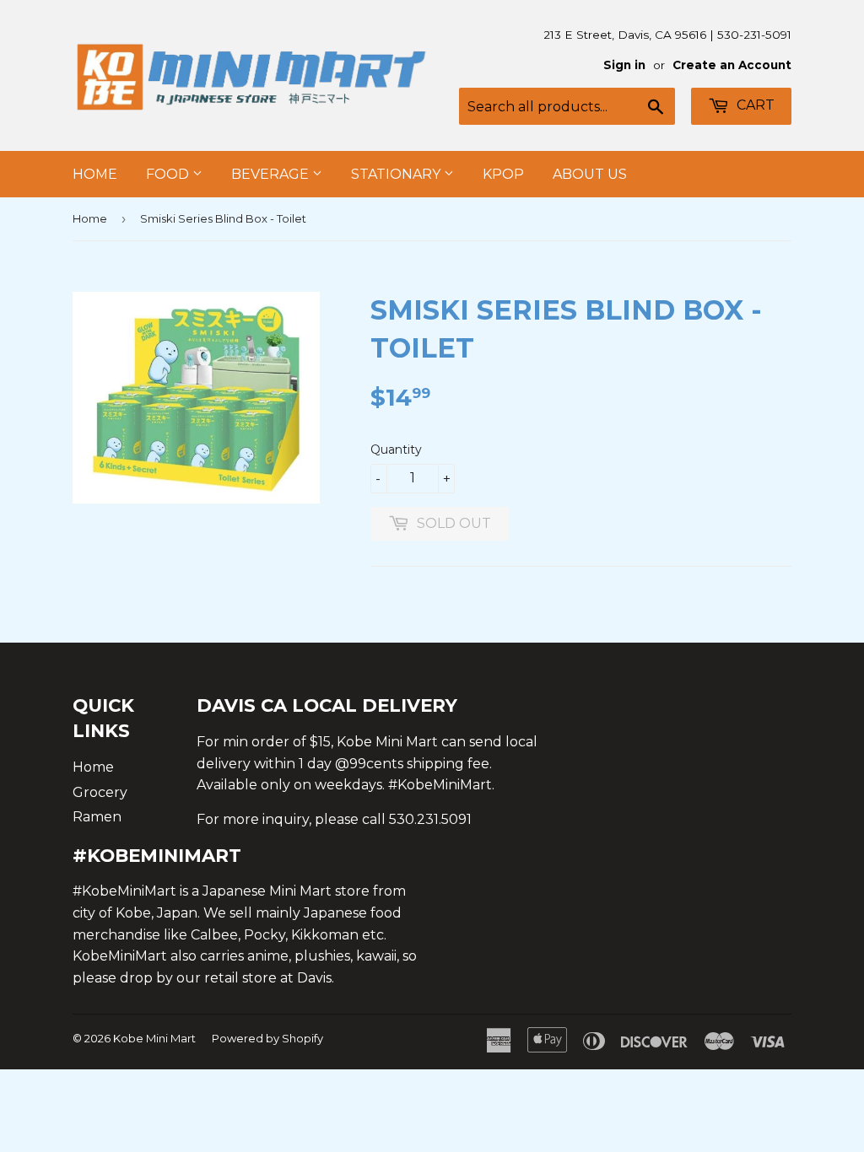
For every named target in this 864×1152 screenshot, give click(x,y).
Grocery (100, 792)
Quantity (396, 449)
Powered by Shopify (267, 1038)
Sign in (624, 65)
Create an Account (731, 65)
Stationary (397, 174)
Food (169, 174)
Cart (754, 105)
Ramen (97, 817)
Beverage (271, 174)
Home (95, 174)
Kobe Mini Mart (154, 1038)
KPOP (503, 174)
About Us (590, 174)
